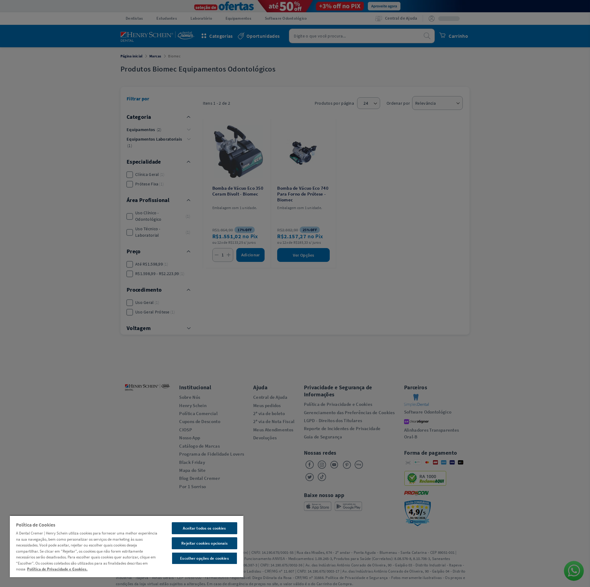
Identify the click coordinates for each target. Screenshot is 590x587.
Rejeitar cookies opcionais (204, 543)
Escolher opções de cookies (204, 558)
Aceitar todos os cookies (204, 528)
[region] (126, 546)
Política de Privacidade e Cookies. (57, 569)
